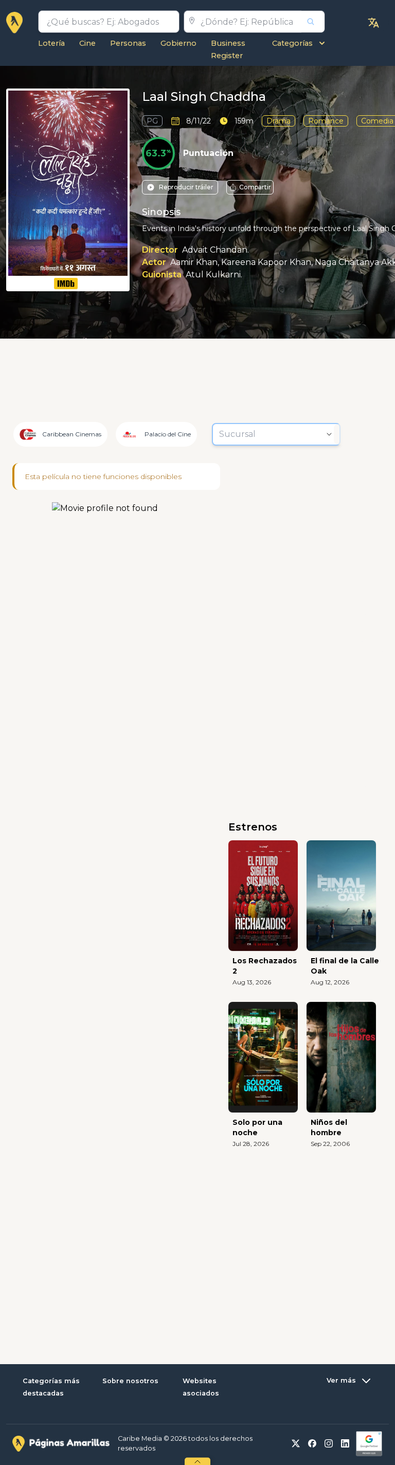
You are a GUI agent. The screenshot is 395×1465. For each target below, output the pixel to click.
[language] (373, 22)
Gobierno (178, 43)
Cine (87, 43)
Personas (128, 43)
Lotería (51, 43)
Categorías (292, 43)
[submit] (313, 21)
